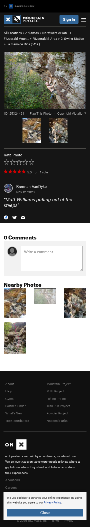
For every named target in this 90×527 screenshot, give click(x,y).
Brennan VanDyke (31, 186)
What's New (13, 413)
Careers (11, 487)
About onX (12, 480)
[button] (6, 217)
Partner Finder (15, 406)
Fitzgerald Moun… (16, 39)
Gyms (9, 399)
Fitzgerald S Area (44, 39)
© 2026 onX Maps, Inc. (32, 520)
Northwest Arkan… (55, 33)
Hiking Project (56, 399)
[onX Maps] (15, 448)
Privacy (68, 520)
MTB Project (55, 391)
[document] (45, 505)
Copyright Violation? (71, 113)
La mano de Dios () (23, 44)
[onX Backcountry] (19, 6)
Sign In (69, 19)
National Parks (57, 421)
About (9, 384)
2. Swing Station (72, 39)
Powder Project (57, 413)
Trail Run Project (58, 406)
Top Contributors (17, 421)
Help (8, 391)
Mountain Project (58, 384)
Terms (56, 520)
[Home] (26, 19)
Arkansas (32, 33)
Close (45, 512)
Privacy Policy (52, 502)
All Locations (13, 33)
